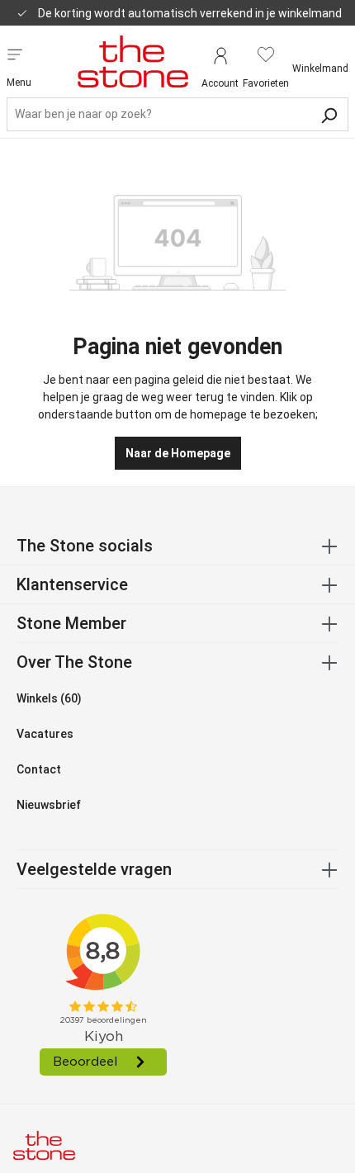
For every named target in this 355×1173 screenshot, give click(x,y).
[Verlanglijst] (266, 54)
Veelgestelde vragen (94, 869)
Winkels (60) (49, 698)
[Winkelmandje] (320, 54)
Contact (39, 769)
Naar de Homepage (177, 453)
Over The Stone (74, 662)
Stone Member (71, 623)
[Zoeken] (329, 114)
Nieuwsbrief (49, 804)
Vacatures (45, 733)
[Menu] (15, 52)
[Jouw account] (220, 54)
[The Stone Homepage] (133, 61)
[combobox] (177, 114)
